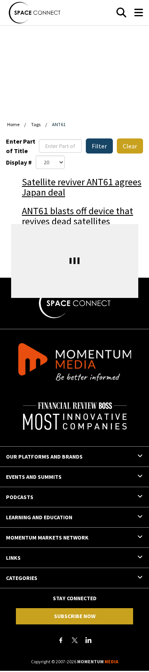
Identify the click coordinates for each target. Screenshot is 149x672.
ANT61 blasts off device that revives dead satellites (77, 216)
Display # (19, 162)
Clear (130, 146)
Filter (99, 146)
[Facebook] (61, 640)
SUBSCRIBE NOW (74, 616)
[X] (75, 640)
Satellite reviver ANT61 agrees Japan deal (81, 187)
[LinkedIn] (89, 640)
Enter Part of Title (20, 146)
